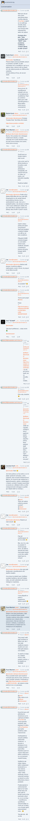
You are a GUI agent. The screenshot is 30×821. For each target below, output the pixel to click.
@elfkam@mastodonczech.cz (26, 348)
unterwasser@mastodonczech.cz (17, 55)
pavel (16, 130)
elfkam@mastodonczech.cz (18, 320)
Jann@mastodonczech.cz (14, 189)
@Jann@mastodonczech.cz (23, 220)
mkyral (21, 507)
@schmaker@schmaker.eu (20, 57)
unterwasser (22, 509)
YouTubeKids (24, 727)
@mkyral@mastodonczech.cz (20, 131)
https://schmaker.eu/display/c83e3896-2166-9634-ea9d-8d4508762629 (23, 310)
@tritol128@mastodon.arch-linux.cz (23, 391)
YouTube (21, 21)
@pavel (27, 497)
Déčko (20, 299)
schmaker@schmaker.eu (19, 10)
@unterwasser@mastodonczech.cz (23, 85)
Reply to (10, 57)
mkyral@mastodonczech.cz (17, 113)
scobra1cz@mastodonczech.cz (17, 466)
